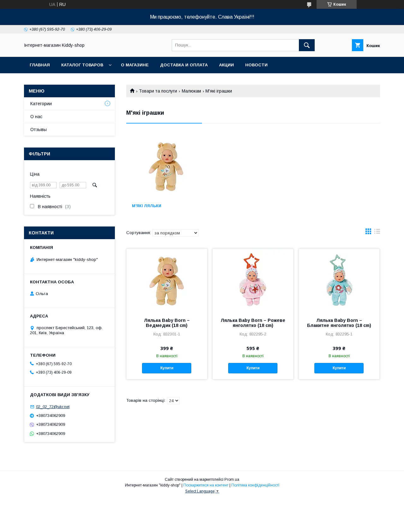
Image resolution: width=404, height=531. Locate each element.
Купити (166, 368)
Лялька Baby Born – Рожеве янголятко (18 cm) (253, 323)
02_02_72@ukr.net (52, 406)
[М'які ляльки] (165, 166)
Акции (226, 65)
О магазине (135, 65)
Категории (41, 103)
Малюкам (191, 91)
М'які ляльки (146, 206)
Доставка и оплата (184, 65)
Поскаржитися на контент (206, 485)
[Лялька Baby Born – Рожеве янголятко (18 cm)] (253, 280)
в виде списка (377, 232)
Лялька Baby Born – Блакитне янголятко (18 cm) (339, 323)
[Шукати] (307, 45)
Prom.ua (231, 479)
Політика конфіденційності (255, 485)
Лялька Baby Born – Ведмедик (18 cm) (167, 323)
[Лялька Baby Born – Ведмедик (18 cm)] (167, 280)
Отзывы (38, 129)
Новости (256, 65)
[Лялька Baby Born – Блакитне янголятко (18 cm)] (339, 280)
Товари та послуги (158, 91)
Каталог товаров (82, 65)
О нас (36, 116)
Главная (40, 65)
